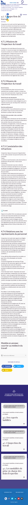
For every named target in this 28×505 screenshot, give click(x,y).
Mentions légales (14, 502)
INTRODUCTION (8, 492)
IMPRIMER (25, 14)
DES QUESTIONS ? (20, 492)
